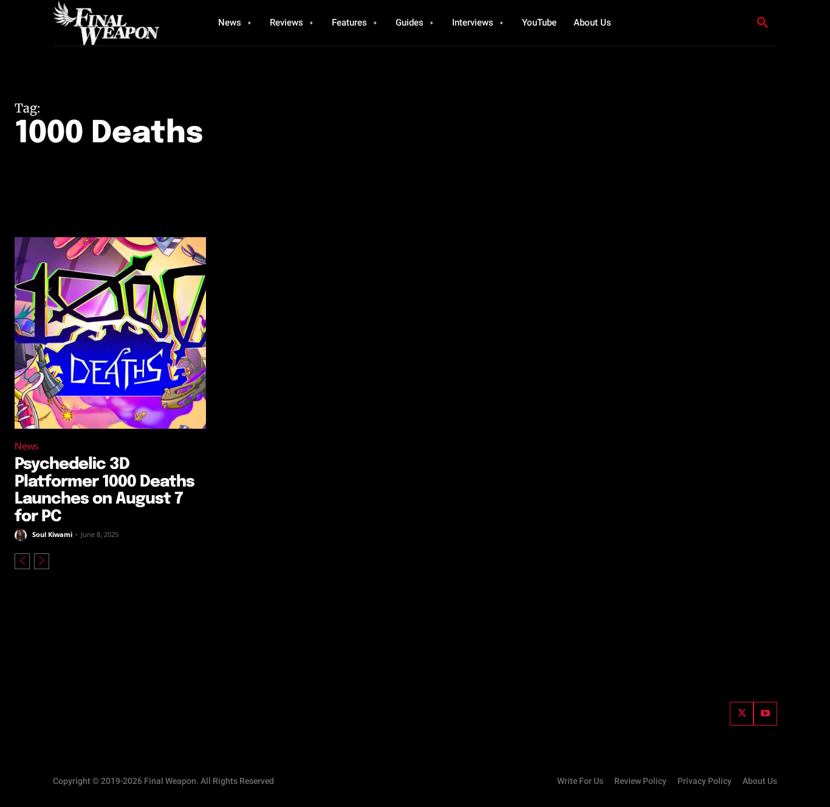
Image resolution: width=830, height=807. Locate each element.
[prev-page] (22, 561)
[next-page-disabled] (41, 561)
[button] (762, 23)
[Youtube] (765, 714)
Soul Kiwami (52, 534)
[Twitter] (741, 714)
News (26, 446)
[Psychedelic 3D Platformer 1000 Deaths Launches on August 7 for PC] (110, 333)
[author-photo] (22, 535)
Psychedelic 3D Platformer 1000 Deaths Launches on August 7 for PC (104, 490)
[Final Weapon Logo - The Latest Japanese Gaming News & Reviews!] (120, 23)
